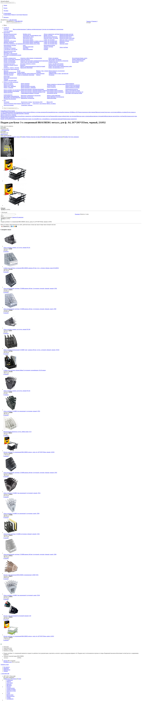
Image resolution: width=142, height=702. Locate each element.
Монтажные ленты (28, 38)
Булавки (46, 49)
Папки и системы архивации (11, 82)
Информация (7, 669)
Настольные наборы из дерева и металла (33, 41)
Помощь (6, 671)
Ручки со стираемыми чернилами (25, 74)
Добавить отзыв (5, 664)
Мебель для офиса (51, 103)
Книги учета (75, 62)
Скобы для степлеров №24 (50, 43)
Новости (13, 14)
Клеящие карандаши (28, 46)
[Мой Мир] (16, 226)
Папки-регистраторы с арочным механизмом (32, 89)
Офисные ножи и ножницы (67, 39)
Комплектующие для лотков (51, 38)
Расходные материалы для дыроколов (13, 43)
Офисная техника (25, 103)
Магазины (9, 685)
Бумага (5, 56)
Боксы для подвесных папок (73, 90)
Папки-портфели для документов (12, 90)
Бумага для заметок (53, 58)
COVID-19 (6, 27)
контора (6, 660)
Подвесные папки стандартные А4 (74, 92)
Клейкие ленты (27, 34)
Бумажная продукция (9, 63)
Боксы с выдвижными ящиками (54, 118)
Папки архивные (25, 83)
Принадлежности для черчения (56, 70)
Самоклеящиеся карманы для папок (30, 93)
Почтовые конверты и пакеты (27, 63)
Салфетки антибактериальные (33, 29)
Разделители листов (52, 93)
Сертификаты (10, 698)
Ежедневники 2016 (37, 102)
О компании (10, 680)
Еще (5, 100)
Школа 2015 (50, 102)
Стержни (38, 72)
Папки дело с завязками (10, 86)
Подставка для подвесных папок (74, 93)
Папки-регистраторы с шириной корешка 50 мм (33, 92)
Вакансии (25, 14)
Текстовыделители (8, 74)
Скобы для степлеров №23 (50, 42)
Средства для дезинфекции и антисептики (52, 29)
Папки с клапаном (8, 87)
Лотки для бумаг (64, 47)
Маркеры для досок (9, 73)
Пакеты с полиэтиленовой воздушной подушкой (32, 66)
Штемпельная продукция (10, 34)
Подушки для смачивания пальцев (12, 55)
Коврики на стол (8, 52)
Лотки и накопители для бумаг (51, 34)
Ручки (18, 70)
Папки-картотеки (8, 92)
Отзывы (9, 697)
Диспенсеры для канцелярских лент (32, 35)
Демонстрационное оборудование (12, 103)
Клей (24, 45)
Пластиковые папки (52, 89)
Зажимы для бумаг (48, 46)
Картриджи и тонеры (26, 102)
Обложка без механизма (10, 98)
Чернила (38, 74)
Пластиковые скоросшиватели (11, 96)
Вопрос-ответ (10, 694)
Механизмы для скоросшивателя (12, 97)
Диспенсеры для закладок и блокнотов (58, 60)
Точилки (6, 79)
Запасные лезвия (64, 43)
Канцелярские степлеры (10, 45)
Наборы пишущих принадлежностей (26, 73)
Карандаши (7, 76)
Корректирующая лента (66, 36)
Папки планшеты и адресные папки (56, 84)
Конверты (22, 65)
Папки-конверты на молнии (73, 85)
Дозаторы (6, 29)
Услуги (8, 692)
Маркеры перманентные (10, 72)
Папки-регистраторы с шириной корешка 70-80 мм (34, 90)
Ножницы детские (64, 41)
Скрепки (46, 48)
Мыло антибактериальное (19, 29)
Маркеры (6, 70)
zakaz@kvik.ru (4, 134)
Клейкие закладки (53, 62)
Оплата (5, 8)
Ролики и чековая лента (10, 58)
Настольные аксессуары (10, 51)
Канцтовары (7, 32)
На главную (7, 667)
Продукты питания (8, 105)
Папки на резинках (8, 85)
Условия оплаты (11, 688)
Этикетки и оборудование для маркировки (31, 58)
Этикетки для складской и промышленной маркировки (34, 60)
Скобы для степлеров (49, 39)
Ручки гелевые (21, 72)
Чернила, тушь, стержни (42, 70)
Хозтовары (6, 102)
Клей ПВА (25, 48)
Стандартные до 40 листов (10, 49)
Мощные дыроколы (9, 42)
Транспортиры (52, 72)
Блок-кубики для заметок (55, 59)
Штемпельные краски (9, 36)
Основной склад (8, 662)
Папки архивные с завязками (28, 87)
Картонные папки (8, 83)
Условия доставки (11, 689)
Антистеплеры (7, 46)
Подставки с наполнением (10, 53)
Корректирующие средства (66, 34)
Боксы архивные (25, 85)
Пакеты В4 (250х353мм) (26, 67)
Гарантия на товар (11, 690)
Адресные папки (51, 85)
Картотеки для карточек (27, 96)
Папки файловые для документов (55, 96)
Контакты (6, 17)
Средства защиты (8, 31)
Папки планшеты (51, 87)
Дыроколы (6, 39)
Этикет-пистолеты (25, 59)
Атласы (6, 66)
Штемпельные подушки (10, 38)
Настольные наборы (28, 39)
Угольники (51, 74)
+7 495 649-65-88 (12, 19)
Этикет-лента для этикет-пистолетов (29, 62)
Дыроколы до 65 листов (10, 41)
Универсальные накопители (70, 118)
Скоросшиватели (8, 94)
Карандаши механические (10, 77)
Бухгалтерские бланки (77, 60)
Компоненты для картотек (27, 98)
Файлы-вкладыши (51, 98)
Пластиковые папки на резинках (55, 92)
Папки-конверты (70, 83)
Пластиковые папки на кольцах (55, 90)
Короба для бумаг (48, 35)
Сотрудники (19, 14)
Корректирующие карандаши (67, 38)
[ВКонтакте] (11, 226)
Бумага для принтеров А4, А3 (56, 67)
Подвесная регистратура (72, 89)
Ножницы (62, 42)
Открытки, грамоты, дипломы (11, 67)
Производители (10, 696)
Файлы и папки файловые (53, 95)
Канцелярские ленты (28, 36)
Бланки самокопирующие (78, 59)
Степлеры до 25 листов (10, 48)
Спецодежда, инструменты (39, 103)
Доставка (6, 10)
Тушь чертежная (40, 73)
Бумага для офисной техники (56, 63)
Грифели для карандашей (10, 80)
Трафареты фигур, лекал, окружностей (58, 73)
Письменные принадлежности (11, 69)
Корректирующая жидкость (66, 35)
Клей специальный (28, 49)
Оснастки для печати (9, 35)
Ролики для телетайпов (10, 62)
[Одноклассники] (14, 226)
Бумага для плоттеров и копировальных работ (60, 66)
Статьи (8, 693)
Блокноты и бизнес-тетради (11, 65)
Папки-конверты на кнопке (72, 87)
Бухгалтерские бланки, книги (79, 58)
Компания (6, 668)
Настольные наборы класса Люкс (31, 43)
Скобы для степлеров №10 (50, 41)
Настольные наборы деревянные (31, 42)
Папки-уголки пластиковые (73, 86)
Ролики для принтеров (9, 60)
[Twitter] (13, 226)
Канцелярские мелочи (49, 45)
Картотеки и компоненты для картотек (31, 95)
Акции (5, 5)
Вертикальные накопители (50, 36)
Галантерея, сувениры (26, 105)
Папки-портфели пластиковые (11, 91)
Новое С (6, 113)
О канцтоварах (7, 13)
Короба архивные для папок (28, 86)
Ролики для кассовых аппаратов (12, 59)
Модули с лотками (41, 118)
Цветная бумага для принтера (56, 65)
